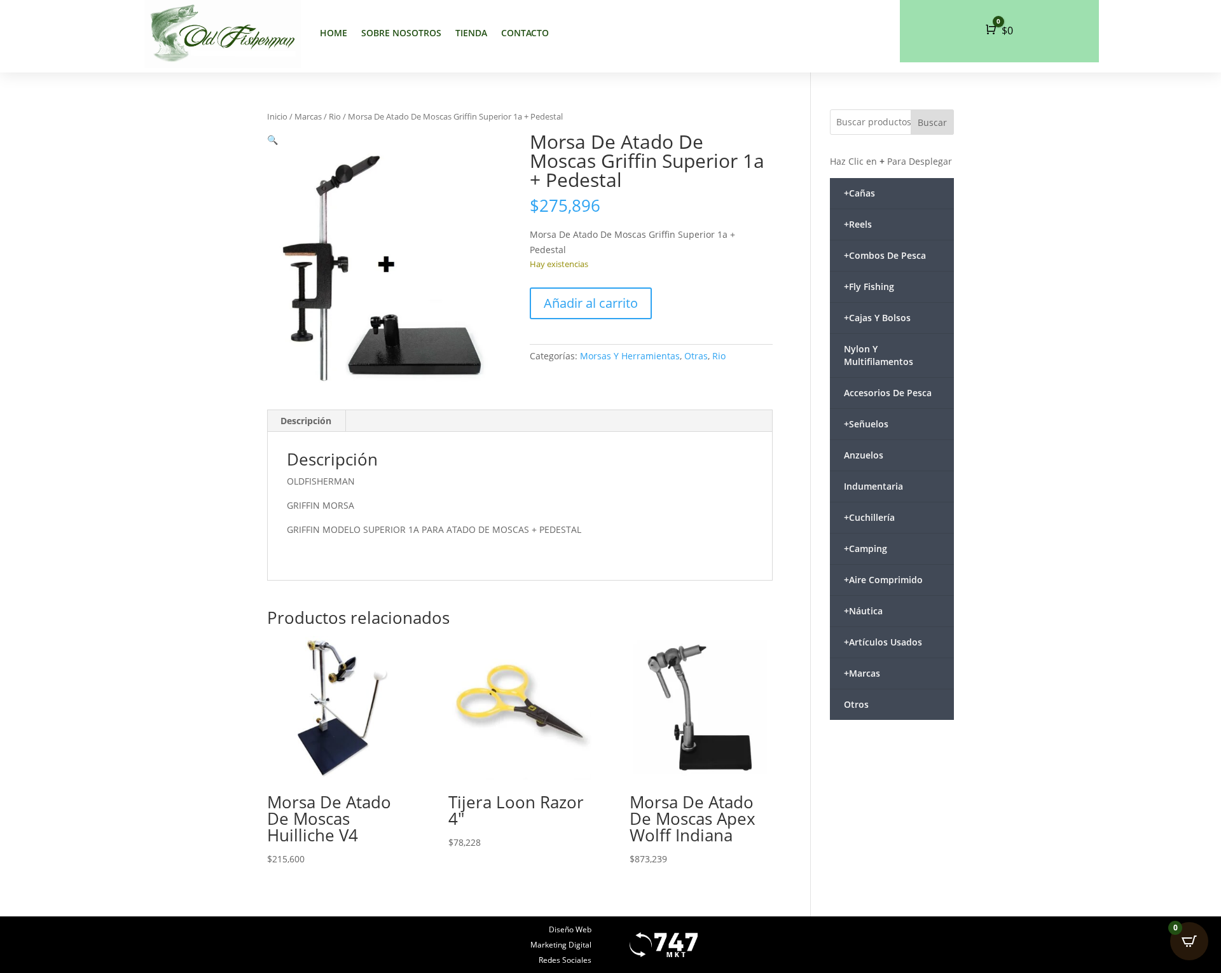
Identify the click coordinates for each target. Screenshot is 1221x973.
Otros (856, 704)
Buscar (932, 122)
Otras (696, 356)
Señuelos (866, 424)
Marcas (308, 116)
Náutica (863, 611)
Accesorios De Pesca (888, 393)
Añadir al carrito (591, 303)
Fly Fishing (869, 286)
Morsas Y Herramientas (630, 356)
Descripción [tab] (305, 421)
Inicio (277, 116)
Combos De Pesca (885, 255)
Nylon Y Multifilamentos (878, 355)
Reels (858, 224)
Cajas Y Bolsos (877, 318)
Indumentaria (873, 486)
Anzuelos (863, 455)
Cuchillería (869, 517)
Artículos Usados (883, 642)
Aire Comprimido (883, 580)
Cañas (859, 193)
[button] (272, 140)
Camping (865, 548)
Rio (335, 116)
